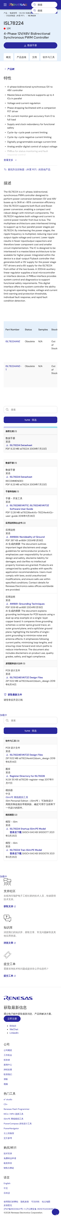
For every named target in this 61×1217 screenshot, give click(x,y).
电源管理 (13, 13)
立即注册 (12, 1018)
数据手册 (32, 45)
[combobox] (44, 10)
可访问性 (35, 1201)
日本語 (7, 1193)
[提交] (34, 10)
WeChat (14, 1029)
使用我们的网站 (11, 1201)
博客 (6, 1079)
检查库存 (8, 1163)
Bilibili (13, 1025)
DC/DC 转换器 (25, 13)
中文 (6, 1188)
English (7, 1183)
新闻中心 (8, 1064)
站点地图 (46, 1201)
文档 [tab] (34, 57)
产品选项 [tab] (21, 57)
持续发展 (8, 1069)
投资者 (7, 1060)
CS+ (6, 1104)
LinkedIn (14, 1032)
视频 (6, 1084)
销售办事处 (9, 1168)
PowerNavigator (11, 1128)
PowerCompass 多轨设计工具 (18, 1123)
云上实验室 (9, 1133)
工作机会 (8, 1055)
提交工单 (8, 975)
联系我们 (8, 1074)
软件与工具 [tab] (49, 57)
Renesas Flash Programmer (16, 1109)
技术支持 (8, 1153)
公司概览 (8, 1050)
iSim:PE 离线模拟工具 (13, 1118)
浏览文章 (8, 942)
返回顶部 (57, 1214)
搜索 (44, 4)
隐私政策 (25, 1201)
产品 (5, 13)
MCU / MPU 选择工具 (13, 1114)
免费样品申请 (10, 1158)
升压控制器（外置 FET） (16, 15)
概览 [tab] (8, 57)
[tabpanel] (30, 932)
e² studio (8, 1099)
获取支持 (8, 906)
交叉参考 (8, 1138)
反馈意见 (8, 1205)
